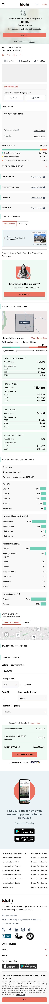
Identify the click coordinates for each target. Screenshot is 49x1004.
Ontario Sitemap (8, 887)
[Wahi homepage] (24, 4)
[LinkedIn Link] (16, 929)
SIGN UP (24, 35)
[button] (18, 130)
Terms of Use (20, 994)
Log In (31, 41)
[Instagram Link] (23, 929)
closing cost (35, 723)
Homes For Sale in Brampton (12, 879)
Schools (26, 622)
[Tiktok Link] (29, 929)
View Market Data (39, 338)
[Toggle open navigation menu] (3, 4)
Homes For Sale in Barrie (11, 883)
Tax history (23, 224)
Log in (44, 4)
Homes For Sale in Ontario (11, 858)
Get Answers (24, 294)
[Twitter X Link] (3, 929)
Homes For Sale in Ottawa (11, 875)
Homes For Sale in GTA (10, 862)
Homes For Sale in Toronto (12, 866)
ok (24, 1000)
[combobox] (19, 698)
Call (15, 98)
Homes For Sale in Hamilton (12, 870)
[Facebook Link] (10, 929)
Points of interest (11, 622)
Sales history (9, 224)
